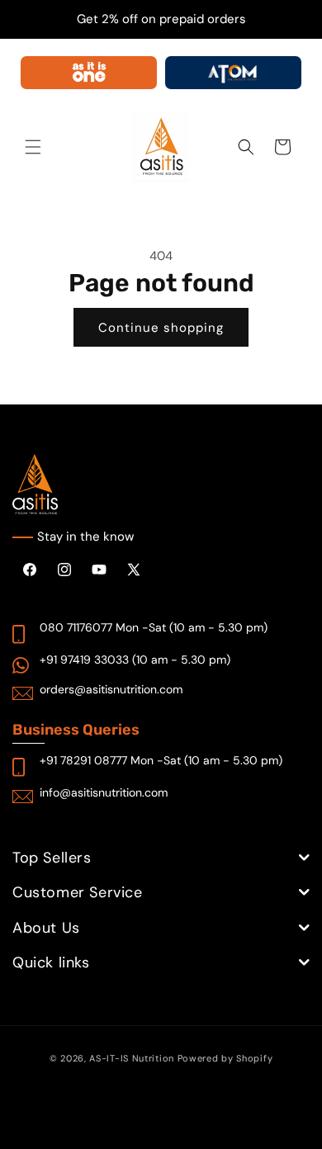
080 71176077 (76, 627)
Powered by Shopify (225, 1058)
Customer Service (77, 892)
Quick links (51, 962)
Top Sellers (52, 858)
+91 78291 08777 (83, 760)
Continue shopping (161, 327)
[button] (33, 147)
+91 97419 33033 (84, 659)
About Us (46, 928)
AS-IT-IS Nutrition (131, 1058)
